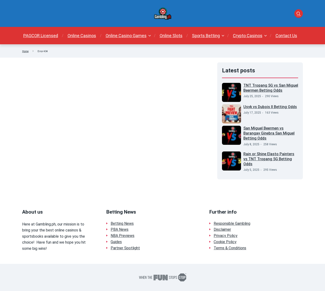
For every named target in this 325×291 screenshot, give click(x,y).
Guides (116, 242)
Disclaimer (222, 229)
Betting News (122, 223)
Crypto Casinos (247, 35)
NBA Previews (122, 235)
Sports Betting (206, 35)
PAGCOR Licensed (40, 35)
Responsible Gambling (232, 223)
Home (25, 51)
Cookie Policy (225, 242)
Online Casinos (82, 35)
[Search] (298, 13)
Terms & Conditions (230, 248)
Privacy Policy (225, 235)
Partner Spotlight (125, 248)
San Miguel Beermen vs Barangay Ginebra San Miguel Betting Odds (269, 133)
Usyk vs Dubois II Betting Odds (270, 107)
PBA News (119, 229)
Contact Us (286, 35)
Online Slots (171, 35)
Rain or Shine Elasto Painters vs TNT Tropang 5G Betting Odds (268, 159)
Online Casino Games (126, 35)
